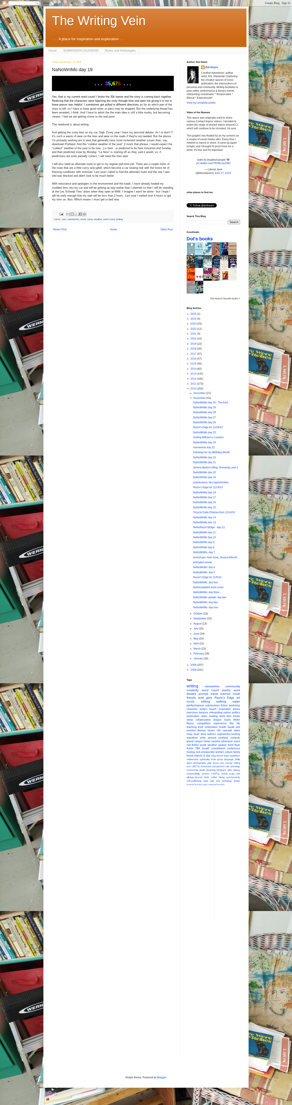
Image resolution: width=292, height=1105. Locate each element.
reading (213, 716)
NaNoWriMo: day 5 (204, 572)
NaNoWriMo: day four (205, 582)
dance (236, 709)
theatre (191, 693)
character (192, 709)
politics (236, 712)
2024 (193, 318)
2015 (193, 363)
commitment (218, 748)
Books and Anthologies (120, 50)
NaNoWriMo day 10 (204, 537)
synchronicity (233, 777)
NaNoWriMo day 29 (204, 407)
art (238, 697)
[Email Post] (61, 214)
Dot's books (200, 238)
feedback (221, 770)
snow (90, 219)
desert (220, 755)
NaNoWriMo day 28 (204, 412)
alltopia (190, 777)
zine (218, 781)
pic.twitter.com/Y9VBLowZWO (213, 163)
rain (227, 766)
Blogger (161, 1077)
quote (203, 745)
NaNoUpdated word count (208, 587)
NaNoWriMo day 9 (203, 542)
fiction (224, 705)
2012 (193, 378)
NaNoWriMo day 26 (204, 422)
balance (203, 712)
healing (235, 734)
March (197, 648)
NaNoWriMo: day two (205, 602)
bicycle (198, 777)
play (209, 763)
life (238, 723)
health (222, 727)
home (207, 741)
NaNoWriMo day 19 (204, 477)
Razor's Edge (224, 697)
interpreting (216, 712)
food (200, 727)
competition (204, 723)
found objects (194, 755)
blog (213, 755)
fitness (190, 723)
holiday (191, 752)
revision (191, 730)
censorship (192, 770)
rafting (237, 763)
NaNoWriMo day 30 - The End (210, 402)
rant (238, 773)
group (220, 759)
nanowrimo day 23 (204, 447)
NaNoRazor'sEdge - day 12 (209, 527)
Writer (236, 719)
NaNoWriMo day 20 (204, 472)
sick (198, 752)
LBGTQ (196, 766)
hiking (222, 777)
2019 (193, 343)
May (196, 638)
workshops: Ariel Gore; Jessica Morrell (215, 557)
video (204, 716)
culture (229, 752)
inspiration (225, 709)
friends (191, 697)
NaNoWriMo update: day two (209, 597)
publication (193, 716)
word (222, 716)
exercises (192, 712)
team (226, 755)
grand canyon (195, 741)
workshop (234, 705)
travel (214, 693)
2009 (193, 664)
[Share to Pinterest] (84, 214)
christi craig (227, 773)
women (219, 752)
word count (109, 219)
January (198, 658)
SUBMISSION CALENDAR (81, 50)
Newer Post (59, 229)
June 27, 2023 (222, 173)
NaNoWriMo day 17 (204, 497)
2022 (193, 328)
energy (229, 763)
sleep (190, 719)
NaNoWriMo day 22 (204, 457)
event (237, 741)
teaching (192, 727)
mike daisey (233, 770)
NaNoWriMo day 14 (204, 517)
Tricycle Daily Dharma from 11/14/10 (214, 512)
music (191, 701)
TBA (197, 748)
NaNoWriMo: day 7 (204, 552)
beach (213, 709)
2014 (193, 368)
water (236, 701)
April (196, 643)
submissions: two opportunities (211, 482)
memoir (225, 693)
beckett (220, 784)
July (196, 628)
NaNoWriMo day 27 (204, 417)
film (232, 723)
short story (199, 734)
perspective (218, 766)
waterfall (212, 784)
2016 (193, 358)
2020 (193, 338)
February (199, 653)
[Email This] (68, 214)
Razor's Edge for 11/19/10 (208, 487)
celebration (211, 727)
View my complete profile (201, 102)
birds (206, 777)
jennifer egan (201, 784)
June (196, 633)
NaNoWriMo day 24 (204, 442)
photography (199, 763)
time (229, 716)
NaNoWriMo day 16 (204, 502)
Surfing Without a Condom (208, 437)
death (202, 770)
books (236, 716)
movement (206, 766)
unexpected (208, 752)
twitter (237, 781)
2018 (193, 348)
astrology (235, 766)
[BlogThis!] (72, 214)
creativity (193, 690)
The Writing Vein (99, 20)
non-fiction (193, 745)
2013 (193, 373)
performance (195, 705)
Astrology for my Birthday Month (211, 452)
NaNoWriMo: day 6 (204, 567)
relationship (192, 759)
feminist (190, 784)
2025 (193, 313)
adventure (227, 741)
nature (227, 712)
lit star (206, 755)
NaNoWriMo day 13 (204, 522)
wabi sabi (208, 781)
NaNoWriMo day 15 (204, 507)
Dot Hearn (211, 67)
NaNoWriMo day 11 (204, 532)
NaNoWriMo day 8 (203, 547)
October (198, 613)
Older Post (167, 229)
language (229, 759)
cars (64, 219)
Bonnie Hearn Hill (209, 730)
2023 (193, 323)
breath (205, 748)
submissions (212, 705)
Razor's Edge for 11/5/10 (207, 577)
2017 (193, 353)
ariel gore (205, 697)
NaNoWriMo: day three (206, 592)
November (199, 398)
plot (238, 727)
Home (53, 50)
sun (188, 766)
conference (233, 748)
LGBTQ (215, 773)
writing (119, 219)
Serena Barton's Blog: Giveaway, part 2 (215, 467)
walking (221, 701)
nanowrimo (73, 219)
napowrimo (223, 734)
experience (220, 723)
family (236, 752)
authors (211, 734)
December (199, 393)
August (197, 623)
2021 (193, 333)
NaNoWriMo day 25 (204, 432)
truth (213, 759)
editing (205, 701)
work (237, 690)
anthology (227, 781)
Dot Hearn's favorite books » (225, 298)
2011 (193, 383)
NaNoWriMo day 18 (204, 492)
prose (216, 763)
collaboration (203, 719)
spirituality (205, 759)
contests (235, 737)
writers (203, 709)
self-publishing (194, 781)
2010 (193, 388)
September (200, 618)
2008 (193, 669)
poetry (226, 690)
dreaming (211, 770)
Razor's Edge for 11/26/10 (208, 427)
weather (98, 219)
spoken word (225, 745)
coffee (214, 777)
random (215, 741)
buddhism (235, 755)
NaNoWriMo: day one (205, 607)
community (232, 686)
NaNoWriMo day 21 (204, 462)
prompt (203, 693)
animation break (202, 562)
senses (205, 773)
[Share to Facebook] (80, 214)
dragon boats (222, 719)
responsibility (193, 773)
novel (83, 219)
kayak (231, 727)
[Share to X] (76, 214)
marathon (192, 737)
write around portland (214, 737)
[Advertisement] (234, 857)
